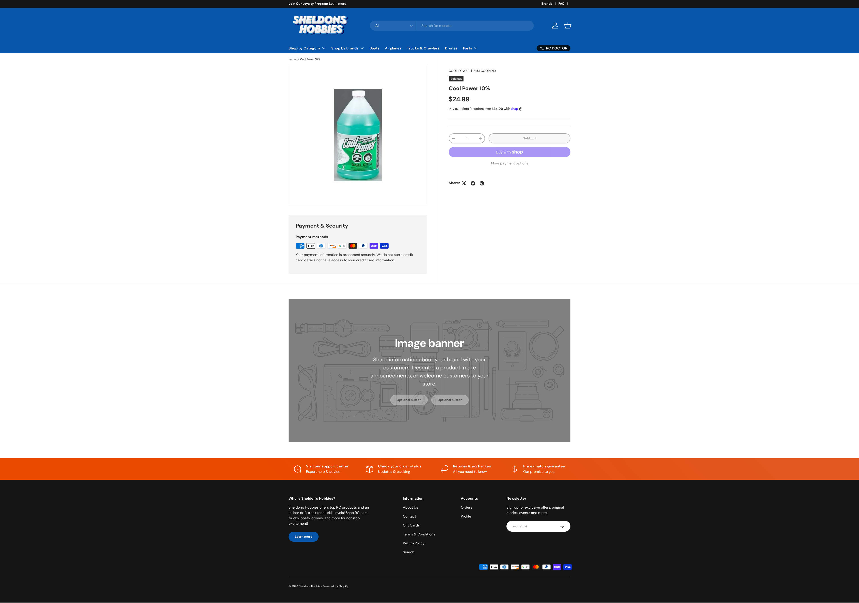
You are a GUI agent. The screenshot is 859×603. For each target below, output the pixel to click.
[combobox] (452, 26)
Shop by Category (304, 48)
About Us (410, 507)
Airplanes (393, 48)
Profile (466, 516)
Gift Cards (411, 525)
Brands (546, 4)
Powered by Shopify (335, 586)
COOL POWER (459, 71)
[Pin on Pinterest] (481, 183)
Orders (466, 507)
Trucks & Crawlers (423, 48)
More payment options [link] (509, 163)
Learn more (337, 4)
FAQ (561, 4)
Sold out (529, 138)
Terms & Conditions (419, 534)
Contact (409, 516)
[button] (568, 25)
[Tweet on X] (463, 183)
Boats (375, 48)
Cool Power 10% (310, 59)
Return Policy (414, 543)
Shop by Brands (345, 48)
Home (292, 59)
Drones (451, 48)
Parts (467, 48)
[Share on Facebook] (472, 183)
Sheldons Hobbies (310, 586)
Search (408, 552)
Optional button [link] (409, 400)
